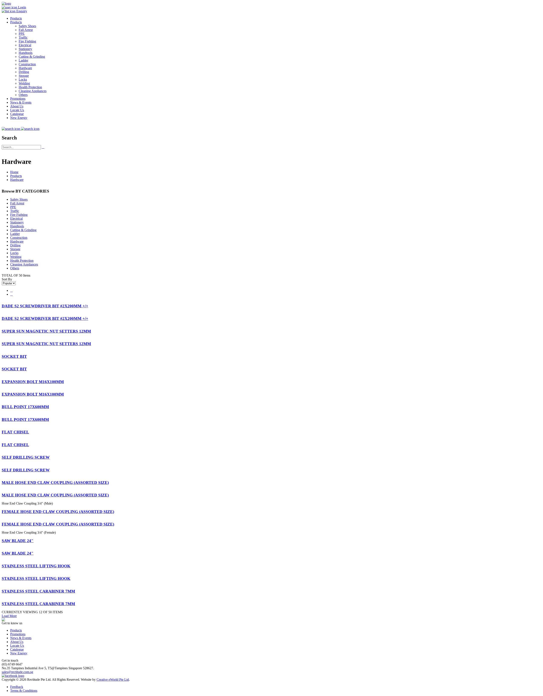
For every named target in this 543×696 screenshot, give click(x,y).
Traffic (23, 37)
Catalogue (17, 114)
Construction (27, 64)
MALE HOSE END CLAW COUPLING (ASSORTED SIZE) (55, 482)
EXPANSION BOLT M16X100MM (33, 382)
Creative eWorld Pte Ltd (113, 679)
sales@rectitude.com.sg (17, 672)
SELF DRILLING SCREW (26, 457)
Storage (24, 75)
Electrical (25, 45)
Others (23, 95)
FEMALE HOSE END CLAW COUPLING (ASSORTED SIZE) (58, 511)
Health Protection (30, 87)
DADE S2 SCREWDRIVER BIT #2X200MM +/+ (45, 306)
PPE (22, 33)
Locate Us (17, 110)
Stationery (25, 49)
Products (16, 18)
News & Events (20, 102)
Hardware (25, 68)
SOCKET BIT (14, 356)
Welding (24, 83)
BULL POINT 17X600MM (25, 407)
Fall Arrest (26, 30)
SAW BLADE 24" (18, 541)
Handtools (25, 53)
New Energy (18, 118)
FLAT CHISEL (15, 432)
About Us (16, 106)
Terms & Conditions (23, 690)
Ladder (23, 60)
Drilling (24, 72)
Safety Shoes (27, 26)
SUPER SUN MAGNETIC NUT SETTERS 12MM (46, 331)
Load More (9, 616)
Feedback (16, 687)
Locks (23, 79)
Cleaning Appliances (32, 91)
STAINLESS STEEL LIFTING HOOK (36, 566)
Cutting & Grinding (32, 56)
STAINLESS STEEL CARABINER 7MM (38, 591)
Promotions (17, 98)
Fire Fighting (27, 41)
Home (14, 172)
